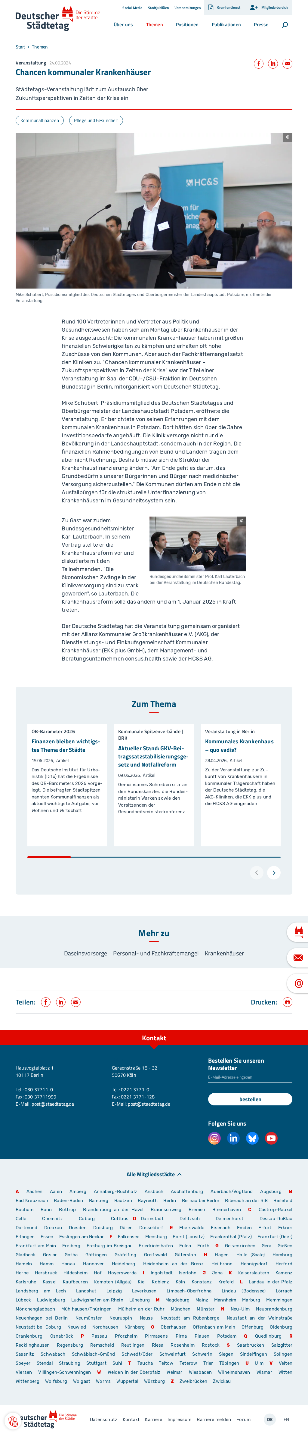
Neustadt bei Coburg (38, 1327)
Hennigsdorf (254, 1264)
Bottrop (67, 1209)
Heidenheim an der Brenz (173, 1264)
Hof (98, 1273)
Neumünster (88, 1318)
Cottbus (119, 1218)
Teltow (166, 1363)
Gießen (285, 1245)
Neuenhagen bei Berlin (42, 1318)
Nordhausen (105, 1327)
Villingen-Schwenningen (64, 1372)
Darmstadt (152, 1218)
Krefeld (226, 1282)
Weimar (174, 1372)
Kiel (142, 1282)
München (180, 1309)
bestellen (250, 1099)
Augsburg (270, 1191)
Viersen (24, 1372)
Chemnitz (52, 1218)
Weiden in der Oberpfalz (135, 1372)
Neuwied (76, 1327)
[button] (123, 24)
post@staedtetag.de (53, 1104)
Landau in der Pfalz (270, 1282)
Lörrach (284, 1291)
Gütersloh (185, 1254)
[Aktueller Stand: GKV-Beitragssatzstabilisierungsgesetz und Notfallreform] (154, 785)
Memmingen (279, 1300)
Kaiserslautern (254, 1273)
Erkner (285, 1227)
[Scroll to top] (290, 1030)
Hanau (68, 1264)
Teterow (188, 1363)
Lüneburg (139, 1300)
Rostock (211, 1345)
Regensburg (70, 1345)
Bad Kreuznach (32, 1200)
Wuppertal (127, 1381)
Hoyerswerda (122, 1273)
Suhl (117, 1363)
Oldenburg (281, 1327)
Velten (285, 1363)
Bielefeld (282, 1200)
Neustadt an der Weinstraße (259, 1318)
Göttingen (97, 1254)
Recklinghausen (33, 1345)
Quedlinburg (268, 1336)
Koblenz (160, 1282)
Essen (47, 1236)
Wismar (264, 1372)
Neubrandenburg (274, 1309)
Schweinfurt (172, 1354)
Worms (103, 1381)
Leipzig (114, 1291)
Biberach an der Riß (246, 1200)
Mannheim (225, 1300)
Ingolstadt (162, 1273)
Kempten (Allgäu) (112, 1282)
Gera (267, 1245)
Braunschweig (166, 1209)
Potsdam (226, 1336)
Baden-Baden (68, 1200)
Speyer (23, 1363)
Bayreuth (147, 1200)
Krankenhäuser (224, 953)
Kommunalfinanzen (39, 120)
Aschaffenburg (187, 1191)
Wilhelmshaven (234, 1372)
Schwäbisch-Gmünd (93, 1354)
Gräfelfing (127, 1254)
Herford (284, 1264)
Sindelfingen (253, 1354)
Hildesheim (75, 1273)
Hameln (24, 1264)
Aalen (56, 1191)
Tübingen (229, 1363)
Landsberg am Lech (41, 1291)
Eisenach (220, 1227)
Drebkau (54, 1227)
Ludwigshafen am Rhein (97, 1300)
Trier (208, 1363)
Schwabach (54, 1354)
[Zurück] (256, 872)
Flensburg (156, 1236)
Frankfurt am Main (36, 1245)
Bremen (197, 1209)
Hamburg (282, 1254)
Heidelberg (123, 1264)
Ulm (259, 1363)
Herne (22, 1273)
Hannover (93, 1264)
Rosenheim (183, 1345)
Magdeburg (177, 1300)
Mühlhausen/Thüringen (86, 1309)
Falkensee (129, 1236)
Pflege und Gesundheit (96, 120)
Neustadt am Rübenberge (190, 1318)
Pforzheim (126, 1336)
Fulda (185, 1245)
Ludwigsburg (51, 1300)
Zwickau (222, 1381)
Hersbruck (46, 1273)
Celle (21, 1218)
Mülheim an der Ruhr (141, 1309)
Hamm (47, 1264)
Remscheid (102, 1345)
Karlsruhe (26, 1282)
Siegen (226, 1354)
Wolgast (81, 1381)
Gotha (71, 1254)
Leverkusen (144, 1291)
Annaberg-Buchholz (115, 1191)
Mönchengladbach (35, 1309)
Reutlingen (133, 1345)
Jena (217, 1273)
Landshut (86, 1291)
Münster (205, 1309)
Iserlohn (187, 1273)
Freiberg (71, 1245)
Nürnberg (135, 1327)
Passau (99, 1336)
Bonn (46, 1209)
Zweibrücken (193, 1381)
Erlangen (25, 1236)
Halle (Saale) (250, 1254)
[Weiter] (274, 872)
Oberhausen (173, 1327)
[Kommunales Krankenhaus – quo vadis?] (241, 785)
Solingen (283, 1354)
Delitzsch (190, 1218)
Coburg (87, 1218)
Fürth (203, 1245)
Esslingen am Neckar (81, 1236)
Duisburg (103, 1227)
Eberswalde (191, 1227)
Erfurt (264, 1227)
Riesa (158, 1345)
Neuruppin (120, 1318)
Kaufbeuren (75, 1282)
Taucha (145, 1363)
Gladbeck (25, 1254)
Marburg (251, 1300)
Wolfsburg (56, 1381)
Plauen (202, 1336)
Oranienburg (29, 1336)
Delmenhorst (229, 1218)
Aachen (34, 1191)
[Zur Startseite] (58, 18)
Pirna (181, 1336)
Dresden (78, 1227)
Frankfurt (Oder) (274, 1236)
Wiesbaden (200, 1372)
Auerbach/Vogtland (232, 1191)
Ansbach (154, 1191)
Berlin (169, 1200)
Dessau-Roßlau (276, 1218)
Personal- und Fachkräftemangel (156, 953)
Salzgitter (281, 1345)
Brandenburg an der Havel (113, 1209)
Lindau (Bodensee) (244, 1291)
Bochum (24, 1209)
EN (286, 1419)
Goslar (50, 1254)
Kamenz (284, 1273)
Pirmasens (156, 1336)
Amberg (77, 1191)
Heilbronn (222, 1264)
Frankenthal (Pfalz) (230, 1236)
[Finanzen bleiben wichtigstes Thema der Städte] (67, 785)
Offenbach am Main (214, 1327)
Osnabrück (61, 1336)
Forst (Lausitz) (189, 1236)
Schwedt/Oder (137, 1354)
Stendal (45, 1363)
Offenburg (253, 1327)
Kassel (50, 1282)
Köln (180, 1282)
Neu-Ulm (240, 1309)
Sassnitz (25, 1354)
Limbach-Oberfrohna (189, 1291)
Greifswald (155, 1254)
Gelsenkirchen (240, 1245)
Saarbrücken (250, 1345)
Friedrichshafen (156, 1245)
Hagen (222, 1254)
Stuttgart (96, 1363)
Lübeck (24, 1300)
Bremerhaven (226, 1209)
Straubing (69, 1363)
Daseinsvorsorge (85, 953)
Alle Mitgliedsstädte (151, 1174)
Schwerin (202, 1354)
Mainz (202, 1300)
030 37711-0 (39, 1089)
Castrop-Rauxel (276, 1209)
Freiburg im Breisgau (110, 1245)
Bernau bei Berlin (201, 1200)
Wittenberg (27, 1381)
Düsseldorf (151, 1227)
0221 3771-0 (135, 1089)
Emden (244, 1227)
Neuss (146, 1318)
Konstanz (202, 1282)
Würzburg (154, 1381)
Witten (285, 1372)
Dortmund (26, 1227)
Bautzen (123, 1200)
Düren (126, 1227)
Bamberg (98, 1200)
